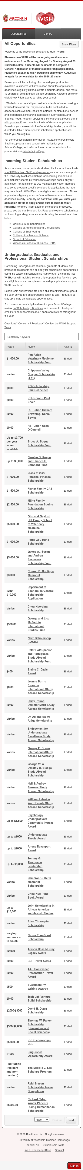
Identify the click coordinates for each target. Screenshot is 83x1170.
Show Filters (69, 44)
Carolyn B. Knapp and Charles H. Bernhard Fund (39, 461)
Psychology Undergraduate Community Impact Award (40, 820)
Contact (59, 1150)
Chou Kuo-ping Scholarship (38, 608)
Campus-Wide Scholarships (29, 223)
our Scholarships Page (35, 210)
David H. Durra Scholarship (37, 1010)
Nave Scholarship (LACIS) (39, 640)
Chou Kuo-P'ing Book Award (38, 895)
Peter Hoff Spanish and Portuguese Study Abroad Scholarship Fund (40, 655)
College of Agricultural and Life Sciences (36, 227)
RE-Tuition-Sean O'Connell (38, 427)
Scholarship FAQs (53, 1145)
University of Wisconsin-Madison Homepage (44, 1139)
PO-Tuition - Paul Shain (39, 400)
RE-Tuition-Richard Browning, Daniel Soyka (40, 413)
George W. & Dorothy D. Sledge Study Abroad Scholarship (40, 769)
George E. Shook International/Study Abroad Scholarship (41, 752)
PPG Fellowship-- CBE (39, 1042)
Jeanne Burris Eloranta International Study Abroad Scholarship (41, 687)
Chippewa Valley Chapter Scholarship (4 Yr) (41, 374)
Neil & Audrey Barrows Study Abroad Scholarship (41, 787)
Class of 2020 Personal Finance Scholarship (39, 476)
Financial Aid (32, 1145)
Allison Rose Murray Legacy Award (41, 951)
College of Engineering (26, 231)
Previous (57, 1120)
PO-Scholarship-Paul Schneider (38, 388)
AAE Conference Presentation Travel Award (40, 973)
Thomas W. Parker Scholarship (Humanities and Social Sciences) (40, 1026)
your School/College (44, 179)
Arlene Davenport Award (39, 848)
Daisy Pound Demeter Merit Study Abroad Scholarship (41, 705)
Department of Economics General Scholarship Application (41, 592)
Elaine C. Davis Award (38, 671)
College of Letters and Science (31, 235)
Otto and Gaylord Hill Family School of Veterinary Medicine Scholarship (40, 524)
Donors (48, 33)
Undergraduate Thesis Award (37, 836)
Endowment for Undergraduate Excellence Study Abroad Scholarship (41, 734)
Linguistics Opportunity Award (40, 1054)
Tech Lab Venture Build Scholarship (40, 998)
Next (71, 1120)
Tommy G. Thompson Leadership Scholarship (36, 864)
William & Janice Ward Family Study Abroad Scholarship (41, 803)
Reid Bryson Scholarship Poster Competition (40, 1087)
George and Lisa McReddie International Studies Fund (38, 624)
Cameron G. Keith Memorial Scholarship (39, 881)
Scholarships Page (33, 151)
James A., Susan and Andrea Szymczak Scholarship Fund (39, 557)
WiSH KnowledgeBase (38, 1150)
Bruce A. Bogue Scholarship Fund (39, 443)
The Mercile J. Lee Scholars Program (40, 1069)
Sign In (74, 1166)
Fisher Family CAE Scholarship (40, 490)
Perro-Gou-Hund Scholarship (38, 541)
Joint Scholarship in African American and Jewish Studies (41, 909)
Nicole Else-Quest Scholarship (39, 937)
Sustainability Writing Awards (38, 986)
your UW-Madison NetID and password (27, 172)
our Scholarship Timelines (28, 308)
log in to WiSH (53, 294)
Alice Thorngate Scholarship (38, 923)
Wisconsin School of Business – (34, 243)
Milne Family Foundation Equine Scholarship (40, 504)
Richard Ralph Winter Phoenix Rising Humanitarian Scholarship (41, 1105)
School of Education (24, 239)
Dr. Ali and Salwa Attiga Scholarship (40, 718)
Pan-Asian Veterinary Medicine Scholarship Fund (41, 358)
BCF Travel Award (39, 961)
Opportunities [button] (18, 33)
